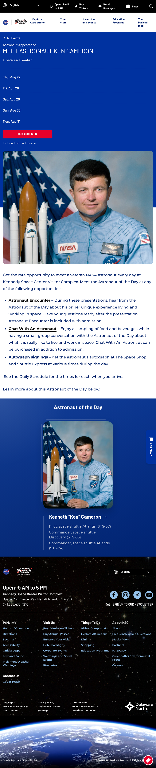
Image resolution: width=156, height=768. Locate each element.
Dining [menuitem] (85, 639)
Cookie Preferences (84, 710)
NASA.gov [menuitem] (119, 650)
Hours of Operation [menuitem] (16, 628)
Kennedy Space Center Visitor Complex (32, 594)
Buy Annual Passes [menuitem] (56, 634)
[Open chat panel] (151, 447)
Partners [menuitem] (118, 645)
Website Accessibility (15, 706)
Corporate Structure (49, 706)
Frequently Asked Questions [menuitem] (131, 634)
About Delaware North (85, 706)
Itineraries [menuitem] (50, 665)
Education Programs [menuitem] (95, 650)
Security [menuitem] (8, 639)
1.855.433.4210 (17, 604)
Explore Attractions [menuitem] (94, 634)
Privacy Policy (46, 702)
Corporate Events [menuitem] (55, 650)
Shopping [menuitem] (87, 645)
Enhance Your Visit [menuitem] (56, 639)
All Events (13, 38)
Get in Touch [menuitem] (11, 681)
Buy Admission (27, 134)
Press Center (10, 710)
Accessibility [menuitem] (11, 645)
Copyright (8, 702)
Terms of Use (79, 702)
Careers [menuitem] (117, 665)
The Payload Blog (142, 22)
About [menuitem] (116, 628)
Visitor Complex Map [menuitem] (95, 628)
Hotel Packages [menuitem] (53, 645)
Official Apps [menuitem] (11, 650)
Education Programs (119, 21)
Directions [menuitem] (10, 634)
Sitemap (43, 710)
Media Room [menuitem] (121, 639)
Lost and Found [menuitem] (13, 656)
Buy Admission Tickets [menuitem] (58, 628)
